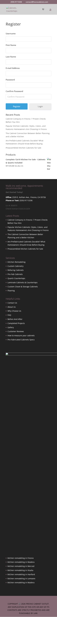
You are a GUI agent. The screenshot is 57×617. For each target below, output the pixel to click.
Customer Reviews (16, 331)
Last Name (11, 56)
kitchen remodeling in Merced (21, 566)
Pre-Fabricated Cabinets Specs (21, 339)
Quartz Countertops (16, 278)
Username (11, 33)
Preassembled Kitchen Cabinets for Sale (23, 148)
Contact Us (12, 303)
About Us (12, 307)
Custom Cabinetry (15, 266)
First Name (11, 45)
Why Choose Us (14, 311)
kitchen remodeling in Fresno (21, 558)
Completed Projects (16, 323)
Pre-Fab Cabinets (15, 274)
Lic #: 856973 (11, 205)
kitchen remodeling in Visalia (20, 570)
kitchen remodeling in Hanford (21, 574)
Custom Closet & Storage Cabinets (23, 286)
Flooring (11, 290)
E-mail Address (13, 68)
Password (10, 79)
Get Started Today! (14, 192)
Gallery (11, 327)
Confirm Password (14, 91)
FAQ (9, 315)
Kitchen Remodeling (16, 262)
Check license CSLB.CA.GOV (18, 208)
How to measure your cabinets (21, 335)
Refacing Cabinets (16, 270)
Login (40, 106)
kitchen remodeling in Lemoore (21, 578)
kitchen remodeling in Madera (21, 562)
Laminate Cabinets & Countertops (23, 282)
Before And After (15, 319)
